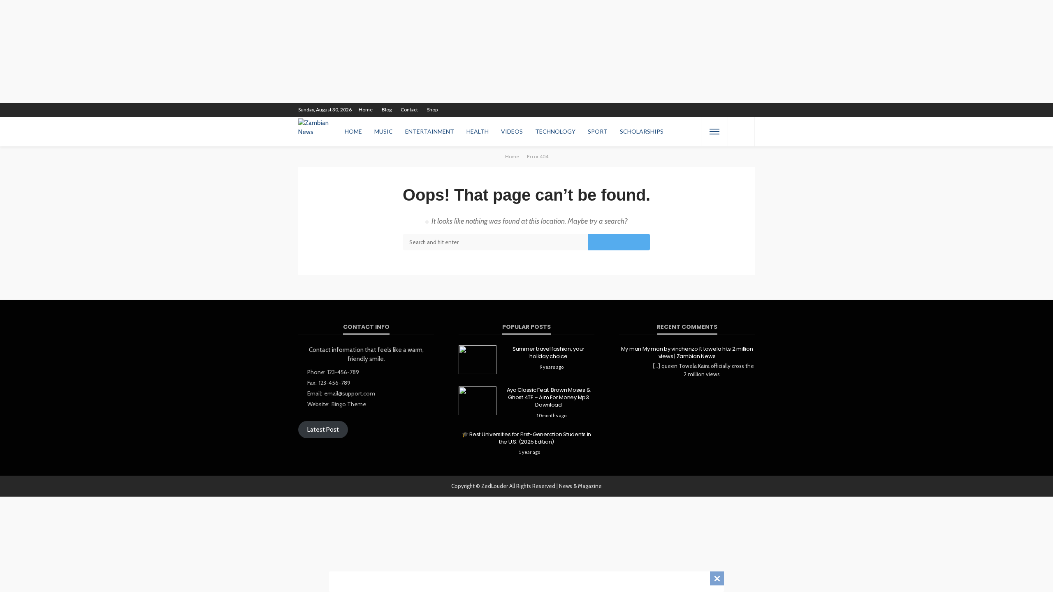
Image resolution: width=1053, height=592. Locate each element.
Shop (432, 109)
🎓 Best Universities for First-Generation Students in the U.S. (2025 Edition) (526, 438)
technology (555, 131)
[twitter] (685, 110)
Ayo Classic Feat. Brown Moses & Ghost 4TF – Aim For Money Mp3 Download (549, 397)
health (477, 131)
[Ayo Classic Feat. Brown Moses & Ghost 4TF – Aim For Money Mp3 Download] (477, 400)
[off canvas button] (714, 131)
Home (366, 109)
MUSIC (383, 131)
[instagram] (706, 110)
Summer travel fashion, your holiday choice (548, 352)
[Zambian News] (316, 131)
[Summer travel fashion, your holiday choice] (477, 359)
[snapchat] (717, 110)
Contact (409, 109)
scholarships (641, 131)
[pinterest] (696, 110)
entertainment (429, 131)
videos (512, 131)
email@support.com (349, 393)
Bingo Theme (349, 404)
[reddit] (728, 110)
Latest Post (323, 429)
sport (598, 131)
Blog (387, 109)
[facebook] (674, 110)
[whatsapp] (738, 110)
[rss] (749, 110)
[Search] (741, 131)
